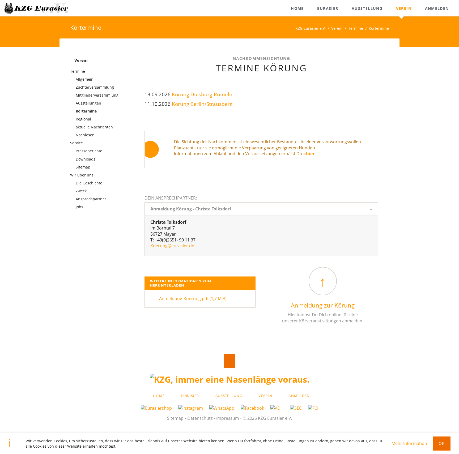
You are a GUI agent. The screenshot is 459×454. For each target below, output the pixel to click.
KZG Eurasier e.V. (310, 28)
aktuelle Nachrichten (94, 126)
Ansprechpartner (91, 198)
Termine (355, 28)
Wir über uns (82, 175)
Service (76, 142)
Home (159, 395)
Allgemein (85, 79)
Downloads (85, 159)
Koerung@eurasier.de (172, 246)
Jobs (79, 206)
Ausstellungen (88, 103)
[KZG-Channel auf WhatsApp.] (225, 408)
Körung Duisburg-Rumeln (202, 94)
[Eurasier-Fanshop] (159, 408)
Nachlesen (85, 134)
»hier (308, 154)
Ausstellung (228, 395)
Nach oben (229, 361)
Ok (442, 443)
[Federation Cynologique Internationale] (313, 408)
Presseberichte (89, 150)
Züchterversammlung (95, 87)
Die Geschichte (89, 182)
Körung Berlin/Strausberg (202, 103)
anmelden (299, 395)
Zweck (81, 190)
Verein (337, 28)
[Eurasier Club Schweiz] (299, 408)
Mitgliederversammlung (97, 95)
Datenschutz (199, 418)
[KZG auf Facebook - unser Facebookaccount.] (255, 408)
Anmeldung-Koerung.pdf (193, 298)
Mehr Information (409, 443)
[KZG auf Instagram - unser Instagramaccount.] (193, 408)
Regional (83, 119)
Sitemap (83, 167)
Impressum (227, 418)
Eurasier (190, 395)
